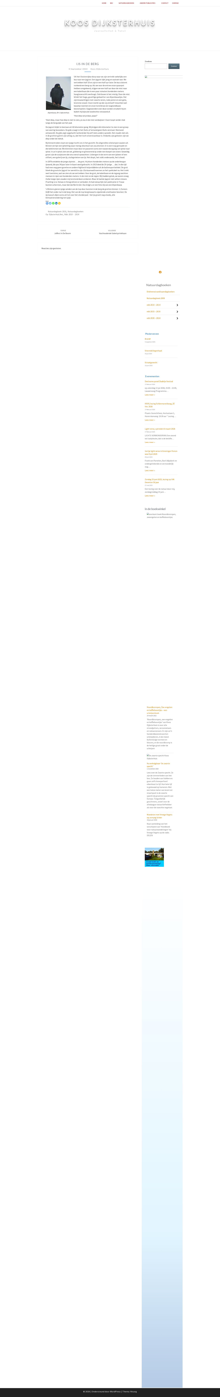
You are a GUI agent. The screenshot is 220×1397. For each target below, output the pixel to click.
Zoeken (148, 61)
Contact (164, 3)
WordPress (115, 1391)
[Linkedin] (56, 203)
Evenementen (152, 376)
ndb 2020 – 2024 (153, 318)
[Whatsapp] (53, 203)
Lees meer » (150, 394)
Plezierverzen (152, 333)
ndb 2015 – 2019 (153, 311)
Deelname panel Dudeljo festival (159, 381)
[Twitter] (50, 203)
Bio (111, 3)
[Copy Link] (59, 203)
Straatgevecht (151, 362)
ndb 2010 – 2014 (153, 305)
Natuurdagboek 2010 (57, 211)
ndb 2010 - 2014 (71, 214)
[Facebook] (47, 203)
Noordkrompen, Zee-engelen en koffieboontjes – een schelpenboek (159, 710)
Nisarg (133, 1391)
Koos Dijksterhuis (100, 69)
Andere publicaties (147, 3)
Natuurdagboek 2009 (156, 298)
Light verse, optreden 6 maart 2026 (160, 429)
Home (104, 3)
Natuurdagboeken (126, 3)
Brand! (147, 339)
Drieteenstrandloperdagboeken (160, 291)
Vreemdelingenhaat (153, 350)
